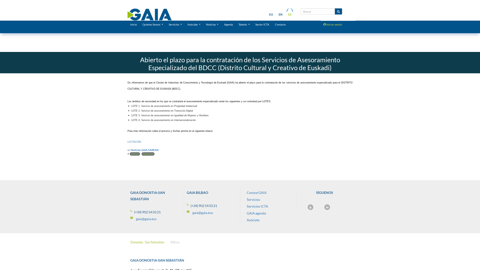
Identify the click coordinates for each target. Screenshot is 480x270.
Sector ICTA (262, 24)
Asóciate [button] (193, 24)
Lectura (135, 153)
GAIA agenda (256, 213)
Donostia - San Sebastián (147, 242)
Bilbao (175, 242)
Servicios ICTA (257, 206)
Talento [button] (243, 24)
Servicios (253, 199)
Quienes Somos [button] (151, 24)
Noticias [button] (211, 24)
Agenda (228, 24)
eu (271, 14)
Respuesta (148, 153)
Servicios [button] (174, 24)
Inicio (133, 24)
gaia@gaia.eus (146, 219)
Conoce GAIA (256, 192)
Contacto (280, 24)
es (289, 14)
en (280, 14)
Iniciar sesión (334, 24)
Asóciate (253, 220)
